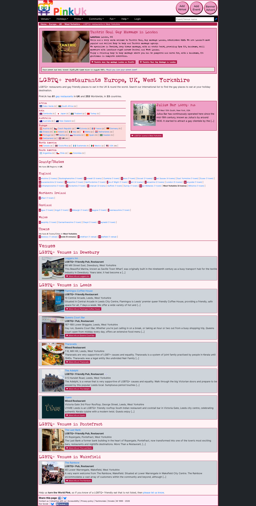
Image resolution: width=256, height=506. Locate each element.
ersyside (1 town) (193, 182)
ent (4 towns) (136, 182)
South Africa (67, 106)
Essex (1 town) (206, 178)
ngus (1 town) (46, 210)
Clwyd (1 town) (89, 222)
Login (138, 18)
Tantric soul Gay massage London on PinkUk (114, 62)
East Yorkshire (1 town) (187, 178)
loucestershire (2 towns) (51, 182)
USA (111, 146)
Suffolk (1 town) (115, 186)
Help (124, 18)
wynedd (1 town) (107, 222)
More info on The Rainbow (80, 480)
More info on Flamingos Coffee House (84, 309)
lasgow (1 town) (98, 210)
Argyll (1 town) (61, 210)
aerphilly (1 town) (47, 222)
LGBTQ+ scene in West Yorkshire (147, 135)
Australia (47, 121)
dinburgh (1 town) (79, 210)
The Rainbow (72, 462)
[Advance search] (216, 19)
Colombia (77, 153)
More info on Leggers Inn (79, 276)
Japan (63, 113)
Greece (46, 132)
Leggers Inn (71, 258)
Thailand (78, 113)
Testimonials (100, 501)
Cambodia (47, 113)
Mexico (98, 146)
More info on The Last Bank (80, 448)
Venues (45, 18)
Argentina (47, 153)
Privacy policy (87, 501)
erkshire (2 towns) (48, 178)
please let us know (153, 492)
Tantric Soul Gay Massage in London (159, 62)
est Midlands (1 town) (150, 186)
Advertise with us (58, 501)
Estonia (83, 128)
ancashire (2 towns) (154, 182)
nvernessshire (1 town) (119, 210)
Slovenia (77, 135)
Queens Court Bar (75, 317)
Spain (91, 135)
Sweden (106, 135)
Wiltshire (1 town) (196, 186)
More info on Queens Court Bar (81, 335)
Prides (77, 18)
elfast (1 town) (46, 198)
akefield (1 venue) (108, 237)
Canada (46, 146)
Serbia (62, 135)
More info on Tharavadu (79, 362)
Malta (87, 132)
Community (95, 18)
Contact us (44, 501)
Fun (112, 18)
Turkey (93, 113)
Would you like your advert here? (121, 70)
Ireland (61, 132)
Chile (62, 153)
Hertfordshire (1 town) (95, 182)
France (98, 128)
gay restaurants (64, 96)
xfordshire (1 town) (75, 186)
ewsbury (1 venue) (48, 237)
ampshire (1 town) (74, 182)
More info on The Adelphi (79, 389)
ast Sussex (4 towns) (165, 178)
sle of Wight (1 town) (117, 182)
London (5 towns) (174, 182)
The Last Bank (73, 429)
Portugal (47, 135)
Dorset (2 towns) (144, 178)
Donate (111, 501)
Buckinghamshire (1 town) (70, 178)
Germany (114, 128)
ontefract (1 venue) (87, 237)
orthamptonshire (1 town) (51, 186)
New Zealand (65, 121)
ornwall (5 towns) (93, 178)
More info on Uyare (77, 415)
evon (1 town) (128, 178)
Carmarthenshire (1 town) (69, 222)
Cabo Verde (48, 106)
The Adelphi (71, 370)
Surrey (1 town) (131, 186)
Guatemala (81, 146)
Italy (74, 132)
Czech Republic (65, 128)
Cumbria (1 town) (111, 178)
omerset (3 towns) (97, 186)
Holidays (61, 18)
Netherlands (104, 132)
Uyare (68, 397)
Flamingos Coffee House (79, 290)
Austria (46, 128)
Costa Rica (63, 146)
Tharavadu (71, 343)
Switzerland (48, 138)
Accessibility (73, 501)
